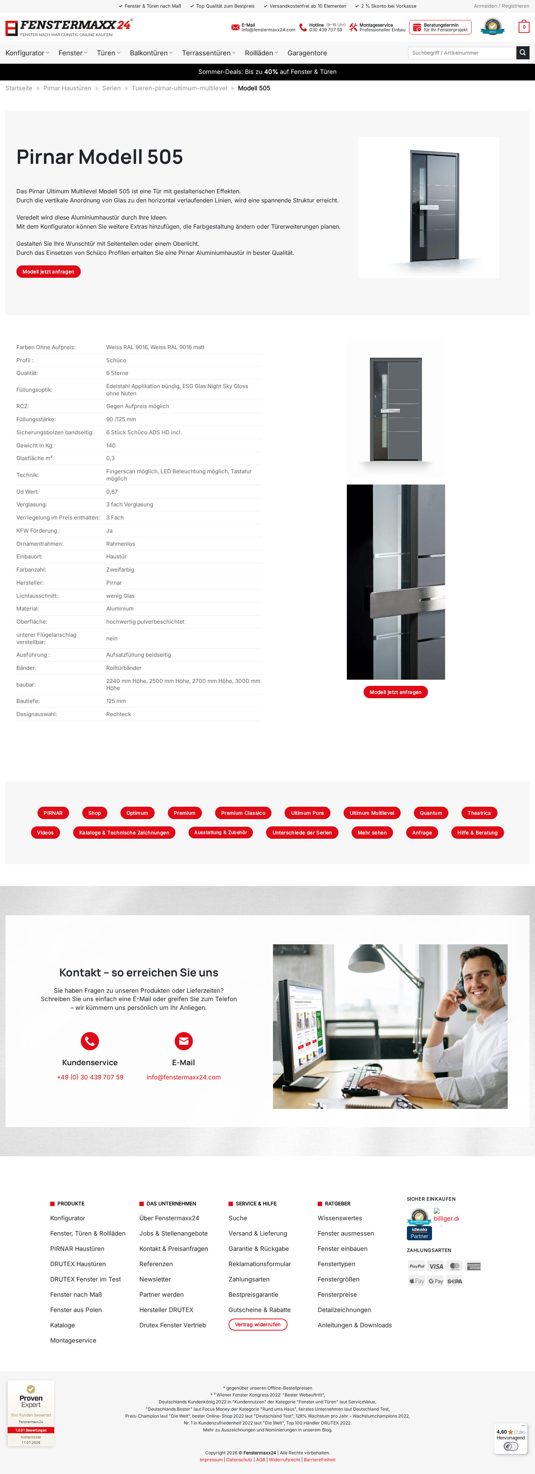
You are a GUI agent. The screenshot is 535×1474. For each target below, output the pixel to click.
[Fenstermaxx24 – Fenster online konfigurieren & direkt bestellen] (69, 27)
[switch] (511, 1446)
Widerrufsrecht (284, 1459)
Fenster (71, 53)
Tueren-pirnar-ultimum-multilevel (179, 88)
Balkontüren (149, 53)
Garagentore (307, 53)
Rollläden (259, 53)
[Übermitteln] (523, 52)
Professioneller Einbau (382, 29)
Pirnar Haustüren (67, 88)
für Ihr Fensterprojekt (446, 29)
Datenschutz (239, 1459)
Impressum (211, 1459)
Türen (106, 53)
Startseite (18, 88)
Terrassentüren (206, 53)
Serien (111, 88)
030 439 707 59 (325, 29)
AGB (260, 1459)
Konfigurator (24, 53)
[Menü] (523, 1427)
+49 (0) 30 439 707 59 (90, 1077)
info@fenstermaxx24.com (269, 29)
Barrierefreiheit (320, 1459)
